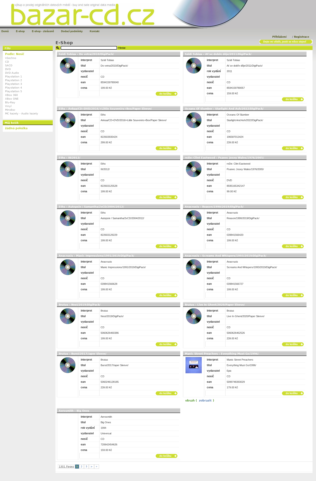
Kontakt (94, 31)
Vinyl (8, 106)
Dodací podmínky (72, 31)
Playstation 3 (13, 84)
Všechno (10, 58)
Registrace (301, 36)
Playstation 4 (13, 87)
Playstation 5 (13, 91)
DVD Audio (12, 72)
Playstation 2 (13, 80)
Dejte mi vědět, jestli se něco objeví (284, 41)
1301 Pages (66, 466)
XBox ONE (12, 98)
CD (7, 61)
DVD (8, 69)
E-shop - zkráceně (43, 31)
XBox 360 (11, 95)
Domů (5, 31)
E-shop (20, 31)
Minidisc (10, 109)
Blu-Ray (10, 102)
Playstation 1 (13, 76)
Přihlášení (279, 36)
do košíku (165, 93)
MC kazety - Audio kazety (21, 113)
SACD (8, 65)
